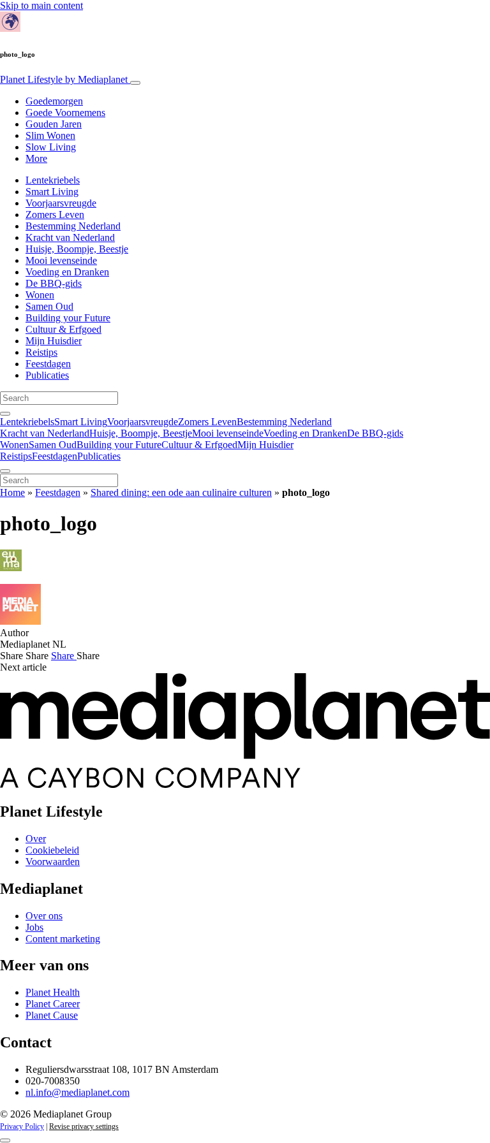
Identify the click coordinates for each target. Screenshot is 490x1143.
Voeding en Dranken (67, 271)
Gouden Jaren (54, 124)
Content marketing (63, 938)
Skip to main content (41, 5)
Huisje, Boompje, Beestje (77, 249)
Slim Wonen (50, 135)
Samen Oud (49, 306)
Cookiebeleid (52, 850)
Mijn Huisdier (54, 340)
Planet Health (53, 992)
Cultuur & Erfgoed (63, 329)
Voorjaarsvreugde (61, 203)
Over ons (44, 915)
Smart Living (52, 191)
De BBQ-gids (54, 283)
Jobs (34, 927)
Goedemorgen (54, 101)
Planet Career (53, 1003)
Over (36, 838)
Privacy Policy (22, 1126)
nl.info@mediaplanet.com (78, 1092)
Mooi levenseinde (61, 260)
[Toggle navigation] (135, 83)
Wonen (40, 294)
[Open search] (5, 414)
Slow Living (51, 147)
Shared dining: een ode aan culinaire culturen (181, 492)
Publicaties (47, 375)
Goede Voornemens (65, 112)
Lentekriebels (53, 180)
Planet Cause (52, 1015)
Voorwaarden (53, 861)
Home (12, 492)
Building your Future (68, 317)
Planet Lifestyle (64, 79)
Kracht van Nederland (70, 237)
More (36, 158)
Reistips (41, 352)
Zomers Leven (55, 214)
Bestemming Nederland (73, 226)
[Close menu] (5, 471)
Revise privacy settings (84, 1126)
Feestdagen (48, 363)
